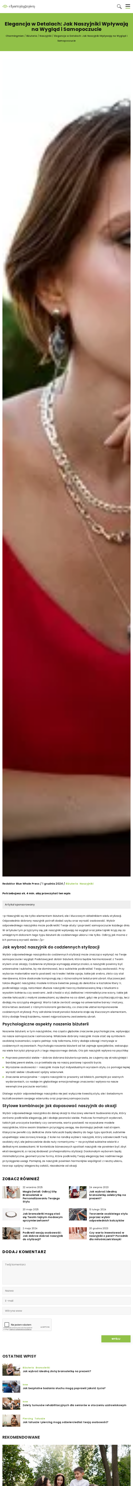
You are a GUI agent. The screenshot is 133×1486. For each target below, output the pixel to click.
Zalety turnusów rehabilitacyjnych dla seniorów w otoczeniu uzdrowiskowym (75, 1405)
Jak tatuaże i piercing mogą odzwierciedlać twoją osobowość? (66, 1422)
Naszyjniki (86, 884)
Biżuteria (72, 884)
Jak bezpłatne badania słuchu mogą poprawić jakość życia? (64, 1388)
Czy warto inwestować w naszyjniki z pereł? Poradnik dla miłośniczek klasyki (108, 1236)
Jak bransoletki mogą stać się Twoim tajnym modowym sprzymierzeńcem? (43, 1217)
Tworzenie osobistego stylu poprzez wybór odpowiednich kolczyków (108, 1217)
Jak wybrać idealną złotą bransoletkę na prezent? (57, 1371)
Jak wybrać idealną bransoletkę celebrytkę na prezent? (107, 1195)
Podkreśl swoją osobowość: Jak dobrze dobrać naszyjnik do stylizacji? (43, 1236)
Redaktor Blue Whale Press (20, 883)
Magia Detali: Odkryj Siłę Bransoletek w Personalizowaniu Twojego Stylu (41, 1196)
